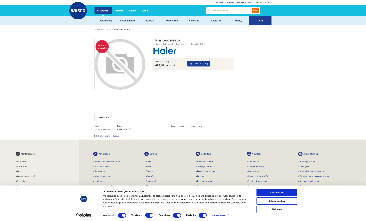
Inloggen (220, 2)
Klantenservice (28, 153)
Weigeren (277, 209)
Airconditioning (311, 153)
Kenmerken (104, 117)
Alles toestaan (277, 192)
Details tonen (218, 215)
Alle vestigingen (244, 2)
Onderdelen (206, 153)
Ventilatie (256, 153)
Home (108, 29)
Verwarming (104, 153)
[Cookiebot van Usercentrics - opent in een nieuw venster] (83, 215)
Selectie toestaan (277, 201)
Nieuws (230, 2)
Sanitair (153, 153)
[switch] (149, 215)
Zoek (255, 10)
